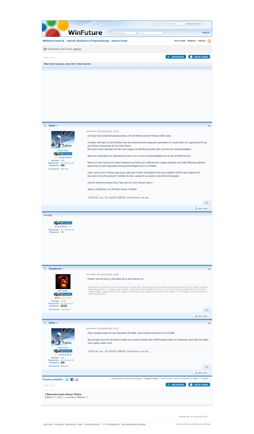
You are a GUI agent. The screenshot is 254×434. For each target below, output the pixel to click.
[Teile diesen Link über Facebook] (71, 379)
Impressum (59, 424)
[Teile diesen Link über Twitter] (67, 379)
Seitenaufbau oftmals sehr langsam (127, 378)
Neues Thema (201, 57)
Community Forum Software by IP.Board (193, 424)
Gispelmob (55, 268)
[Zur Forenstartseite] (77, 31)
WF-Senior (63, 291)
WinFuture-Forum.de (53, 41)
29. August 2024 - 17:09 (108, 131)
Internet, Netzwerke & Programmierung (88, 41)
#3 (209, 323)
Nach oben (202, 208)
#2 (209, 269)
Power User (63, 150)
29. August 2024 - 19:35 (108, 274)
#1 (209, 126)
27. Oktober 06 (67, 230)
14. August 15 (67, 303)
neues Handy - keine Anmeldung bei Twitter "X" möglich (184, 378)
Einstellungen (114, 424)
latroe (52, 125)
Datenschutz (70, 424)
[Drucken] (76, 379)
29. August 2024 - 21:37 (108, 328)
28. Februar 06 (67, 163)
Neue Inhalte (180, 41)
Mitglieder (191, 41)
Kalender (202, 41)
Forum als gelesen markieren (133, 424)
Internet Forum (119, 41)
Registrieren (191, 33)
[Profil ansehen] (56, 125)
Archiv (80, 424)
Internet (77, 49)
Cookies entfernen (92, 424)
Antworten (177, 57)
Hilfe (206, 33)
